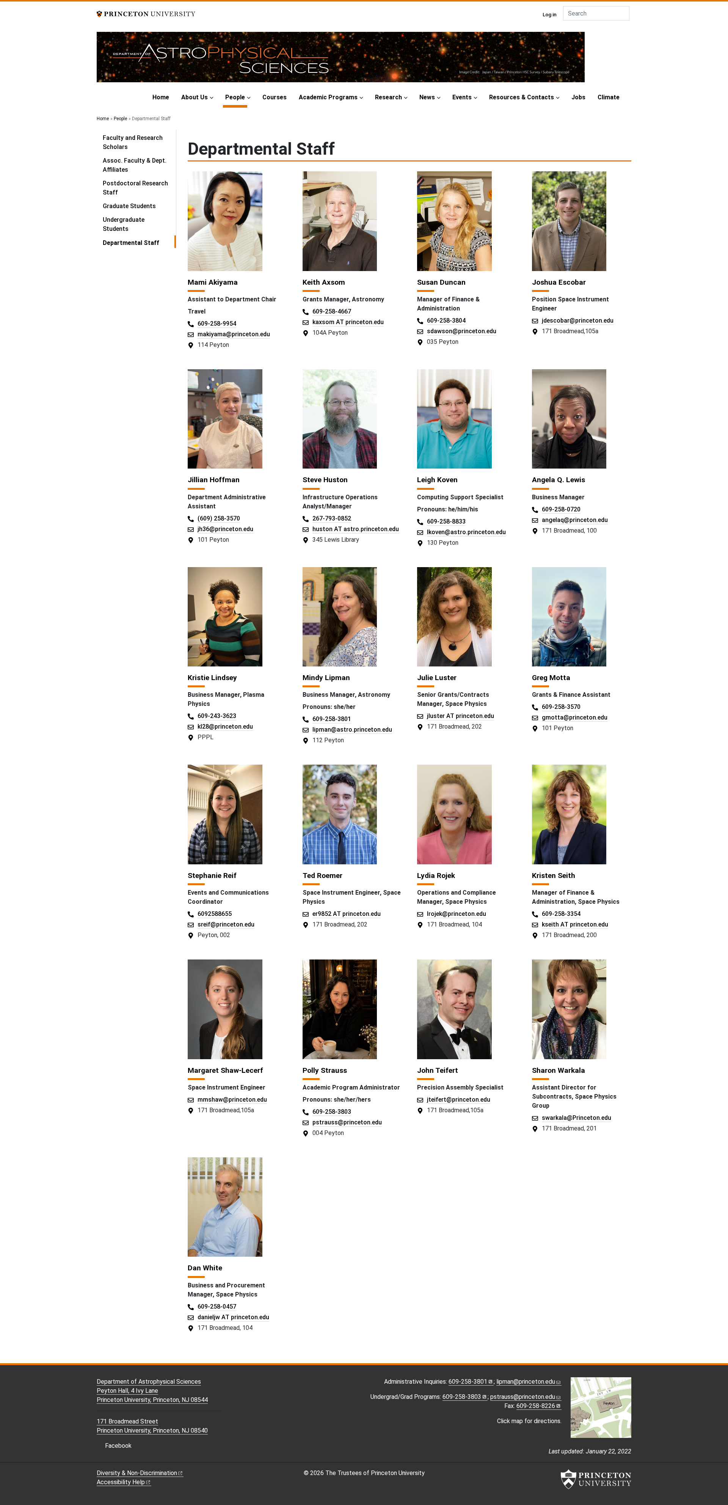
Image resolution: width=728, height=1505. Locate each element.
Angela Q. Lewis (558, 479)
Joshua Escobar (559, 282)
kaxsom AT (348, 322)
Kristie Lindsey (212, 677)
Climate (609, 97)
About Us (194, 97)
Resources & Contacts (521, 97)
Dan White (205, 1268)
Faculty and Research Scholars (133, 142)
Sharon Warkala (558, 1070)
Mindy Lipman (326, 677)
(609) (219, 518)
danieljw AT (233, 1317)
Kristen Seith (553, 875)
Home (160, 97)
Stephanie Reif (212, 875)
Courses (274, 97)
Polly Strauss (325, 1070)
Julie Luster (437, 677)
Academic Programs (328, 97)
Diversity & (137, 1473)
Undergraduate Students (123, 224)
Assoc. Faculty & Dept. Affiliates (134, 165)
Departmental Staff (139, 242)
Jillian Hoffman (214, 479)
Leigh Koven (437, 479)
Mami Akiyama (213, 282)
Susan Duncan (441, 282)
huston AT (355, 529)
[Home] (341, 60)
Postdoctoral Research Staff (135, 188)
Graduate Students (129, 206)
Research (388, 97)
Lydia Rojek (436, 875)
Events (462, 97)
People (236, 97)
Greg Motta (551, 677)
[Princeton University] (146, 13)
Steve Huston (325, 479)
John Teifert (437, 1070)
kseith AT (575, 924)
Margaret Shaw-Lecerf (225, 1070)
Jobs (578, 97)
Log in (550, 14)
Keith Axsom (324, 282)
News (427, 97)
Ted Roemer (322, 875)
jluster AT (460, 716)
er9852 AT (346, 913)
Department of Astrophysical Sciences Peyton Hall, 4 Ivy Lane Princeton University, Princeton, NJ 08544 (152, 1390)
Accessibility (121, 1482)
